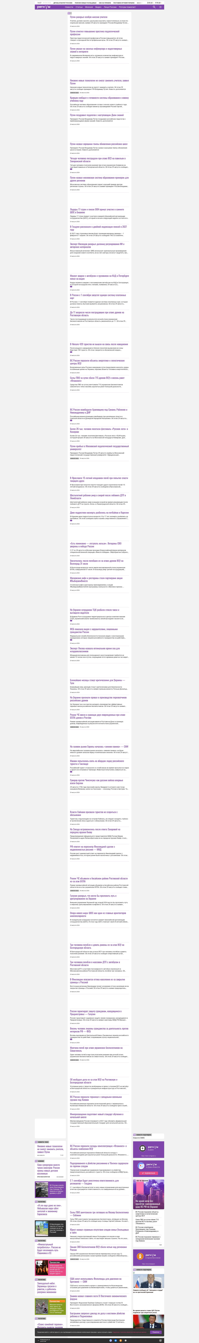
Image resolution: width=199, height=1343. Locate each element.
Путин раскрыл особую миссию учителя (88, 17)
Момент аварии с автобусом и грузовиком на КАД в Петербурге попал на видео (99, 277)
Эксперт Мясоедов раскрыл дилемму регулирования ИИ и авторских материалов (97, 245)
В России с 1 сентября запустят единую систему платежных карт (98, 296)
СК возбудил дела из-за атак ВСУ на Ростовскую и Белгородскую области (93, 1081)
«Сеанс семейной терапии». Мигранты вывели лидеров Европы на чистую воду (50, 1327)
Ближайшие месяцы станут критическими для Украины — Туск (97, 681)
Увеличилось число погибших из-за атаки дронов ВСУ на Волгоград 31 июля (96, 562)
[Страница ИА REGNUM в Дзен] (125, 1340)
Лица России (110, 7)
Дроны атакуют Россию (62, 3)
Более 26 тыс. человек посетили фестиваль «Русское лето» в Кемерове (99, 430)
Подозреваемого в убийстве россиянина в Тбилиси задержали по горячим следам (99, 1164)
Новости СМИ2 (139, 1138)
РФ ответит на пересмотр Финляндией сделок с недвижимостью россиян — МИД (92, 848)
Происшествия (55, 1262)
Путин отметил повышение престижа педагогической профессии (94, 32)
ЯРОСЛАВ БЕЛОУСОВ (43, 1177)
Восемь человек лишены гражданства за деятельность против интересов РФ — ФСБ (99, 1029)
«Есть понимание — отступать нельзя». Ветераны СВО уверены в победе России (95, 544)
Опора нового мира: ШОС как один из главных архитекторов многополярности (98, 914)
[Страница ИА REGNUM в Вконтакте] (115, 1340)
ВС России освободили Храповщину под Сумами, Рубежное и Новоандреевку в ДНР (57, 1189)
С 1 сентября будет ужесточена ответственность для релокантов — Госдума (94, 1182)
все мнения (60, 1177)
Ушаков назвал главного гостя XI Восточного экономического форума (98, 1297)
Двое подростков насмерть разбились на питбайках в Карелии (99, 512)
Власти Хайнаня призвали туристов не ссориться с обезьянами (94, 813)
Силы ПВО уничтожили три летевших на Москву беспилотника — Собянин (99, 1213)
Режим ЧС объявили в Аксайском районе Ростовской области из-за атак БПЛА (99, 879)
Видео (98, 7)
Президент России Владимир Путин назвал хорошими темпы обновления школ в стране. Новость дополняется (98, 149)
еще (160, 1245)
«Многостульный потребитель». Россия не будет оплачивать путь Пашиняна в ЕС (49, 1248)
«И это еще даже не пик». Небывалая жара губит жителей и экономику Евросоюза (49, 1209)
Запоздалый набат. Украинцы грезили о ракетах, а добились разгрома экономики (46, 1287)
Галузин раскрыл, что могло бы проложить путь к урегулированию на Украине (93, 897)
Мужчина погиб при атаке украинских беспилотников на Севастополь (96, 1049)
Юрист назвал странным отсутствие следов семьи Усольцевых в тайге (99, 1231)
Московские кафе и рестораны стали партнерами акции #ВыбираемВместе (96, 579)
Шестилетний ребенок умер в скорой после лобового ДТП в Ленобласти (98, 496)
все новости (40, 1155)
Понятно (156, 1332)
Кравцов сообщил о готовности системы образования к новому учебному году (99, 99)
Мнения (89, 7)
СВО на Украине (105, 3)
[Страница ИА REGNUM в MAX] (110, 1340)
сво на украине (142, 1180)
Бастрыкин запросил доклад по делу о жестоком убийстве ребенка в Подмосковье (97, 1314)
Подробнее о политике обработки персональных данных (129, 1332)
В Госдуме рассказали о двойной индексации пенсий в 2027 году (98, 228)
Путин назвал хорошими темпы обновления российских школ (98, 144)
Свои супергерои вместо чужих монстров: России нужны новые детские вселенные (48, 1169)
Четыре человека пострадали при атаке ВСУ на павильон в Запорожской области (98, 159)
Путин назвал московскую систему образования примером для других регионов (99, 179)
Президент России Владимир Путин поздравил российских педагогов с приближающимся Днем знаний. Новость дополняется (98, 120)
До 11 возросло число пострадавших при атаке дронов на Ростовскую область (97, 313)
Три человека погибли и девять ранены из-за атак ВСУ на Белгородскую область (97, 946)
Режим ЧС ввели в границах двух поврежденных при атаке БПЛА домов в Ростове (97, 716)
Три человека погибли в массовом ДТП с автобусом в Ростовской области (95, 963)
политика (41, 1201)
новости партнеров (143, 1135)
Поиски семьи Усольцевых (85, 3)
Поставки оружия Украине (123, 3)
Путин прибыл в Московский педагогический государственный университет (99, 447)
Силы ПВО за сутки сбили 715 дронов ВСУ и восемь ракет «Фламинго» (97, 379)
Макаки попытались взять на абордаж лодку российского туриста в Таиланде (57, 1308)
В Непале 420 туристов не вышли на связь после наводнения (99, 344)
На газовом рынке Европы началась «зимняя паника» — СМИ (99, 746)
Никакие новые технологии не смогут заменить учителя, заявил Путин (50, 1149)
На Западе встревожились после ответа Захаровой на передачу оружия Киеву (95, 830)
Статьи (79, 7)
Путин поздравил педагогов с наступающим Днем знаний (97, 115)
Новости (69, 7)
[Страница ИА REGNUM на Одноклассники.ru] (120, 1340)
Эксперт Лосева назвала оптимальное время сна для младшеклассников (95, 649)
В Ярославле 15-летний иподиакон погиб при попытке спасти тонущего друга (57, 1270)
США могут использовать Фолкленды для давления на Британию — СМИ (95, 1280)
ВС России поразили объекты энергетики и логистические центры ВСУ (97, 361)
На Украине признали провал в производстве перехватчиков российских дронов (98, 698)
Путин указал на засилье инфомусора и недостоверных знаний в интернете (96, 50)
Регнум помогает (127, 7)
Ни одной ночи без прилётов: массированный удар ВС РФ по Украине (148, 1203)
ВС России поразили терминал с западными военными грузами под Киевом (96, 1098)
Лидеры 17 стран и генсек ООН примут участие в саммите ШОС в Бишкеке (97, 210)
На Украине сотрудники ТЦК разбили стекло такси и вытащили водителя (94, 611)
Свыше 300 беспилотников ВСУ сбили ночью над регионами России (98, 1248)
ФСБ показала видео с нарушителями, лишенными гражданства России (94, 630)
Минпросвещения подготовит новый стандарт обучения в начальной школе (96, 1115)
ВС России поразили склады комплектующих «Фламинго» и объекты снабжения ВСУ (98, 1147)
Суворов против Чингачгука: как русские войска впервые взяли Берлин (96, 781)
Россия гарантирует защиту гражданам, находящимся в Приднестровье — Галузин (95, 1012)
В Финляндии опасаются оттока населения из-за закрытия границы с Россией (57, 1228)
